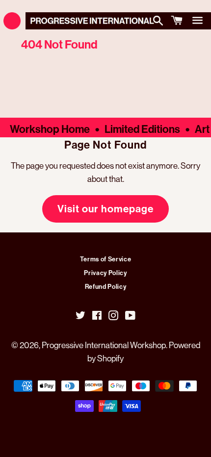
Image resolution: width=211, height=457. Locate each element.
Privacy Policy (105, 273)
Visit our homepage (105, 208)
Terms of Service (105, 259)
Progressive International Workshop (104, 345)
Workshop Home (50, 129)
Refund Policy (105, 286)
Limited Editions (142, 129)
